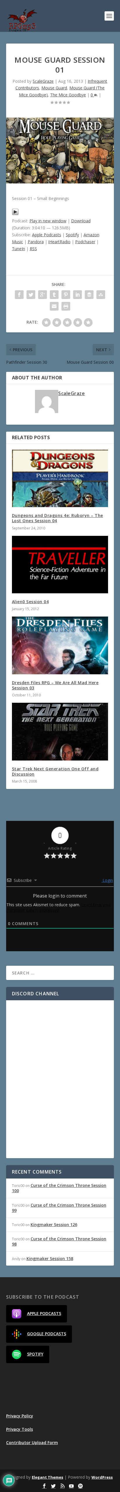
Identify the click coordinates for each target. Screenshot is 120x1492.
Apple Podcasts (46, 234)
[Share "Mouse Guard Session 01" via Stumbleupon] (101, 294)
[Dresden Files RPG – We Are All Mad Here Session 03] (60, 645)
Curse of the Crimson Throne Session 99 (59, 1207)
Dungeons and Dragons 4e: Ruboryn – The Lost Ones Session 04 (57, 518)
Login (107, 880)
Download (81, 221)
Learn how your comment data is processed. (58, 907)
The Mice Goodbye (68, 95)
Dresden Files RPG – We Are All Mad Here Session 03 (55, 685)
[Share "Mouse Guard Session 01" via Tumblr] (54, 294)
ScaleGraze (43, 81)
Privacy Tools (19, 1429)
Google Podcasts (46, 1333)
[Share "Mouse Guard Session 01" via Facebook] (19, 294)
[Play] (15, 214)
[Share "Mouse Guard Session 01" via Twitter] (31, 294)
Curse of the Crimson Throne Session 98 (59, 1241)
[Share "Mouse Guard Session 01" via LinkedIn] (77, 294)
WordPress (102, 1477)
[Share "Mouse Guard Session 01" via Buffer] (89, 294)
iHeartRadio (59, 241)
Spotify (72, 234)
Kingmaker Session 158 (50, 1258)
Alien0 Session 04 (30, 601)
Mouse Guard (54, 88)
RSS (33, 248)
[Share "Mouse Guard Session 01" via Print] (66, 306)
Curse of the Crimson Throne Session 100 (59, 1188)
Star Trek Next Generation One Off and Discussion (55, 771)
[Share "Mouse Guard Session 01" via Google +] (42, 294)
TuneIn (18, 248)
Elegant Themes (47, 1477)
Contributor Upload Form (32, 1442)
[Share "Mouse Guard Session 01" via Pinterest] (66, 294)
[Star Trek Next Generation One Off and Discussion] (60, 731)
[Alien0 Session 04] (60, 564)
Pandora (36, 241)
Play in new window (47, 221)
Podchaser (85, 241)
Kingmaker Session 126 (54, 1224)
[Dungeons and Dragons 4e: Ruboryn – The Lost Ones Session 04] (60, 478)
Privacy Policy (19, 1416)
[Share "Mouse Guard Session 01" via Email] (54, 306)
